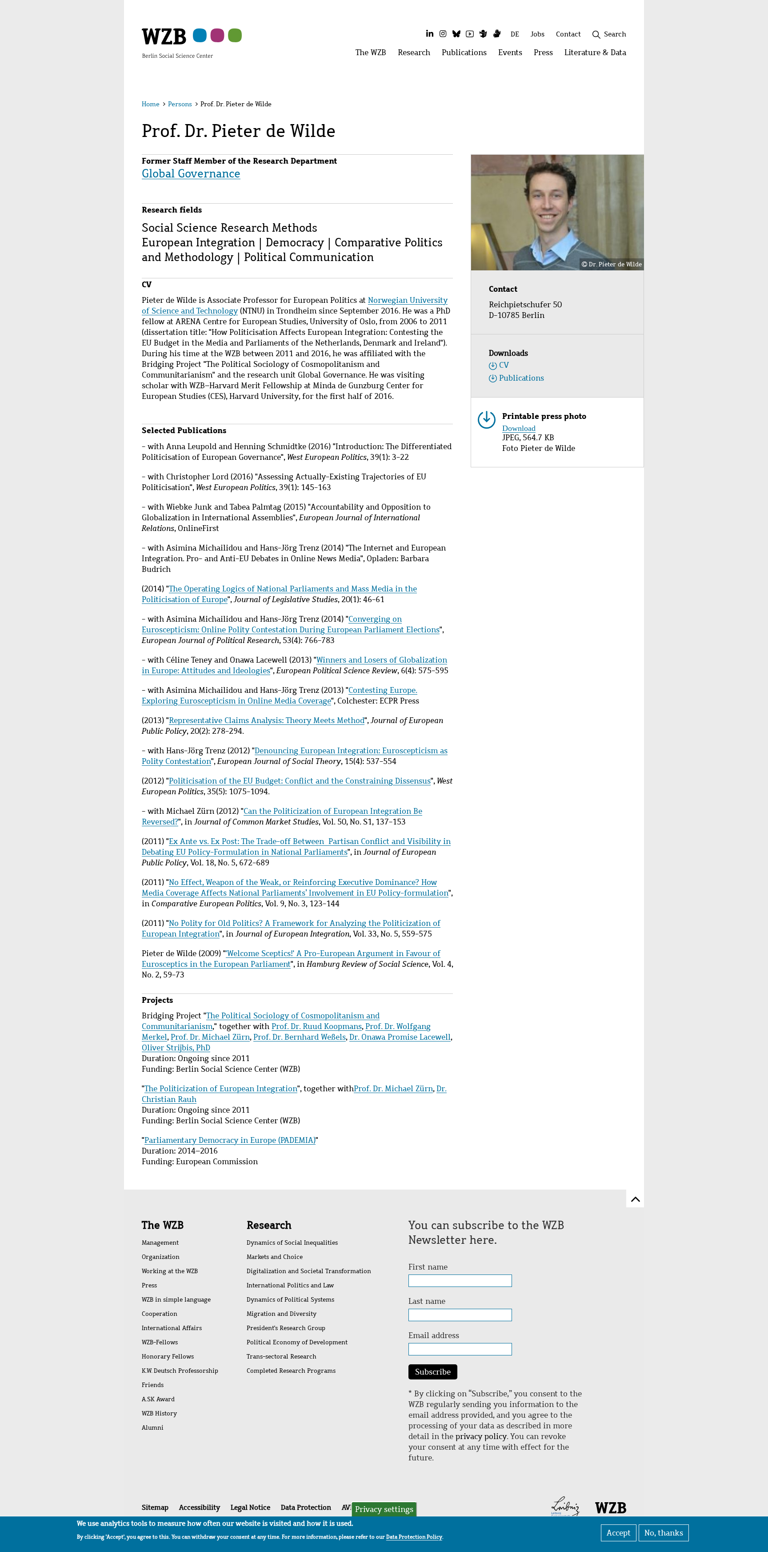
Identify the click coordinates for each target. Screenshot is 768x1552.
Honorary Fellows (168, 1356)
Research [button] (417, 55)
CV (504, 365)
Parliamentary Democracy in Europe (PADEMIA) (230, 1140)
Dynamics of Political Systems (290, 1299)
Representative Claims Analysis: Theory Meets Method (266, 720)
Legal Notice (250, 1507)
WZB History (159, 1413)
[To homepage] (177, 42)
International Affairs (172, 1328)
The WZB (163, 1225)
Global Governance (191, 173)
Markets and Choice (275, 1257)
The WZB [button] (374, 55)
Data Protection (306, 1507)
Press (149, 1285)
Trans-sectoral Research (281, 1356)
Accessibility (199, 1507)
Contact (568, 34)
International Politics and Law (290, 1285)
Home (151, 104)
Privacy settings (384, 1509)
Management (160, 1242)
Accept (619, 1533)
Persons (180, 104)
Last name (426, 1301)
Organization (161, 1257)
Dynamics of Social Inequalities (292, 1242)
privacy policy (481, 1436)
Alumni (153, 1427)
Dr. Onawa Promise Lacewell (400, 1037)
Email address (433, 1335)
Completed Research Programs (291, 1371)
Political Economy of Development (297, 1342)
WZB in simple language (176, 1299)
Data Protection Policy (414, 1536)
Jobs (537, 34)
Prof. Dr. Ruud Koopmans (317, 1026)
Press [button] (546, 55)
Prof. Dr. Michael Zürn (210, 1037)
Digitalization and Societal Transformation (309, 1271)
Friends (153, 1385)
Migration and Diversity (281, 1314)
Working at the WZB (170, 1271)
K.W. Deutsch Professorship (180, 1371)
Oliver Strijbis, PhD (176, 1047)
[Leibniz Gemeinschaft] (565, 1506)
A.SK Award (158, 1399)
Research (269, 1225)
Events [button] (513, 55)
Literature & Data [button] (598, 55)
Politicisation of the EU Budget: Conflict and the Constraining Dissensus (300, 781)
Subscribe (433, 1372)
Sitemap (155, 1507)
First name (428, 1267)
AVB (348, 1507)
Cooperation (159, 1314)
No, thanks (663, 1533)
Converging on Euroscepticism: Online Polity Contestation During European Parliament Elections (291, 624)
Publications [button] (467, 55)
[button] (628, 106)
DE (515, 34)
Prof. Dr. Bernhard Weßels (299, 1037)
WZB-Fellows (160, 1342)
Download (519, 427)
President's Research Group (286, 1328)
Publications (521, 378)
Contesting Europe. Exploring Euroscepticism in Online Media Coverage (279, 695)
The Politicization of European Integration (220, 1088)
